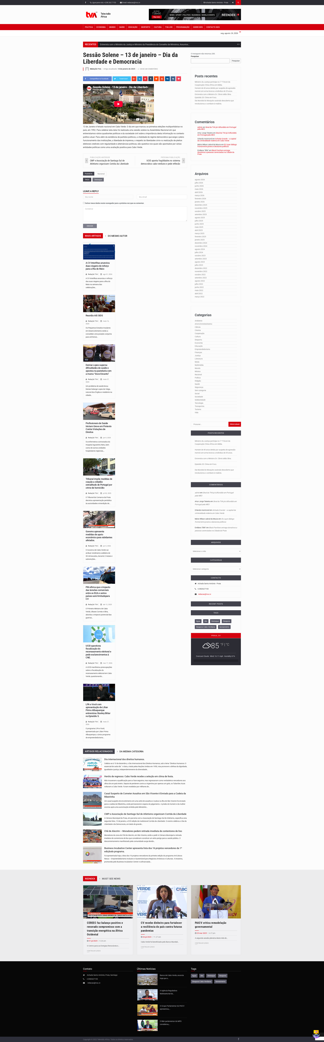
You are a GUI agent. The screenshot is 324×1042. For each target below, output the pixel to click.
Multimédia (199, 365)
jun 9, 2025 (107, 438)
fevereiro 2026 (200, 199)
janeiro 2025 (200, 240)
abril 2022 (199, 294)
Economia (101, 27)
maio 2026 (199, 189)
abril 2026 (199, 192)
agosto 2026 (200, 180)
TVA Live (169, 27)
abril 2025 (199, 230)
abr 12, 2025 (107, 604)
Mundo (112, 27)
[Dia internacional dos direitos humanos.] (92, 764)
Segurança (199, 387)
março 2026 (199, 195)
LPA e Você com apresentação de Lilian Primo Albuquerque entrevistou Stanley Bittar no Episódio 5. (98, 710)
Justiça (198, 356)
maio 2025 (199, 227)
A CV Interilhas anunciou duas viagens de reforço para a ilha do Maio (98, 266)
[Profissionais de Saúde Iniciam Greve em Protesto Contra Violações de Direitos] (99, 411)
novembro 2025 (201, 208)
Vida (196, 413)
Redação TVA (95, 69)
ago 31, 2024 (107, 274)
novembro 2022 (201, 271)
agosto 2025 (200, 218)
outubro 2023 (200, 256)
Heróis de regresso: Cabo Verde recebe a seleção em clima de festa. (139, 776)
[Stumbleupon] (161, 78)
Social (197, 394)
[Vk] (173, 78)
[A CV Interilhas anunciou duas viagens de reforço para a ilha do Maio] (99, 250)
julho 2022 (199, 284)
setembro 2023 (201, 259)
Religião (198, 381)
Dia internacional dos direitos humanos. (124, 759)
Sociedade (199, 397)
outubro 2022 (200, 275)
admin (199, 127)
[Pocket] (178, 78)
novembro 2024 (201, 246)
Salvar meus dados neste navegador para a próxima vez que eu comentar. (114, 203)
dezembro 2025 (201, 205)
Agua (198, 621)
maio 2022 (199, 290)
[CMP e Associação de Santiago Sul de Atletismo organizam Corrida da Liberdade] (92, 819)
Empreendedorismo (202, 349)
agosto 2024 (200, 249)
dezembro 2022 (201, 268)
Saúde (122, 27)
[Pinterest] (145, 78)
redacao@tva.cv (204, 594)
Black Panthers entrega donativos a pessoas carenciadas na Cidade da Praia (215, 152)
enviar (90, 226)
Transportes (199, 406)
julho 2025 (199, 221)
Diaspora (226, 621)
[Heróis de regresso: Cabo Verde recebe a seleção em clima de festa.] (92, 781)
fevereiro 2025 (200, 237)
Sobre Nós (198, 27)
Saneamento (224, 627)
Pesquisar (195, 56)
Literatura (199, 359)
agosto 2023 (200, 262)
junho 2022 (199, 287)
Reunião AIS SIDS (94, 315)
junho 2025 (199, 224)
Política (89, 27)
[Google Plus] (134, 78)
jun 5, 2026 (107, 546)
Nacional (101, 174)
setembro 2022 (201, 278)
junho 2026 (199, 186)
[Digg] (167, 78)
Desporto (145, 27)
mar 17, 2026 (107, 663)
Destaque (98, 180)
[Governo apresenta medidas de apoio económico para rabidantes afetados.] (99, 519)
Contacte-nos (213, 27)
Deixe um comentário (149, 69)
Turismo (198, 409)
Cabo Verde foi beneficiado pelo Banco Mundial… (160, 942)
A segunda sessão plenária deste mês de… (211, 938)
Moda (197, 362)
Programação (182, 27)
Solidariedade (200, 400)
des (205, 621)
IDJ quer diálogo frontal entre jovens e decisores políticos (217, 145)
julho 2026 (199, 183)
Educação (132, 27)
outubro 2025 (200, 211)
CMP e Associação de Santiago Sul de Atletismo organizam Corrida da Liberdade (145, 814)
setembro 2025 (201, 214)
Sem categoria (200, 390)
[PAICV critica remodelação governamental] (216, 901)
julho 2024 (199, 252)
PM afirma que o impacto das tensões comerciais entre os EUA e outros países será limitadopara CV (98, 593)
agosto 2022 (200, 281)
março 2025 (199, 233)
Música (197, 371)
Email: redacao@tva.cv (131, 3)
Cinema (198, 330)
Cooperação (199, 333)
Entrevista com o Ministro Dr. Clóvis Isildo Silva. (213, 94)
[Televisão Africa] (102, 15)
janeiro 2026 (200, 202)
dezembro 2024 (201, 243)
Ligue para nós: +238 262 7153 (103, 3)
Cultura (157, 27)
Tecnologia (199, 403)
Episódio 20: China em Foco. (206, 97)
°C (227, 644)
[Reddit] (156, 78)
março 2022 (199, 297)
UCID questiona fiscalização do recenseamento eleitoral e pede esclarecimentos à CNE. (98, 651)
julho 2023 (199, 265)
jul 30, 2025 (107, 493)
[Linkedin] (139, 78)
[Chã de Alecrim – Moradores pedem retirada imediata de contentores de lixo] (92, 836)
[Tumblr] (150, 78)
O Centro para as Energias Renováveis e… (103, 946)
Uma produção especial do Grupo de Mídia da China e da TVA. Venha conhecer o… (136, 44)
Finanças (198, 352)
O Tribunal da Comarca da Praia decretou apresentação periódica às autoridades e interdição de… (99, 500)
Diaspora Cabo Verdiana (205, 627)
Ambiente (198, 321)
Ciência (197, 327)
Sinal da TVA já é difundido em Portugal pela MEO (216, 128)
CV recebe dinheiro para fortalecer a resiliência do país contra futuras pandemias (161, 926)
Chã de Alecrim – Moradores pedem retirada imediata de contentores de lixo (143, 831)
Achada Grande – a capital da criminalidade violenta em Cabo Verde (216, 140)
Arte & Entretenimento (203, 324)
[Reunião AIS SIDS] (99, 303)
